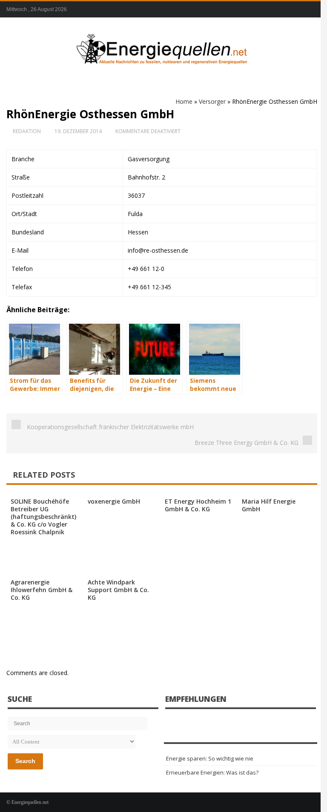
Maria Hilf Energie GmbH (268, 505)
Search (25, 761)
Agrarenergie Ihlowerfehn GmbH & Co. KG (41, 589)
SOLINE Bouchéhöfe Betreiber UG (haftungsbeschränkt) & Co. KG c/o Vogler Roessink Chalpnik (43, 516)
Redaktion (27, 131)
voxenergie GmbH (114, 501)
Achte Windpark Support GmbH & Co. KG (118, 589)
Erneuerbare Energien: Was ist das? (212, 772)
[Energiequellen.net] (161, 47)
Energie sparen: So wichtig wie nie (209, 758)
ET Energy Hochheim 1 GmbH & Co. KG (198, 505)
